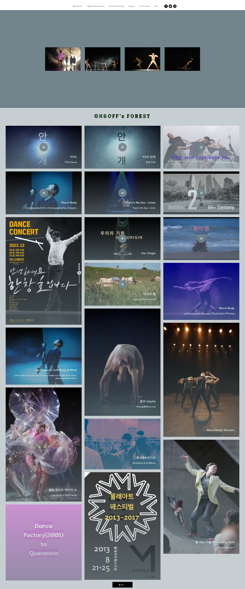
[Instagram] (175, 6)
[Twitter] (170, 6)
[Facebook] (166, 6)
